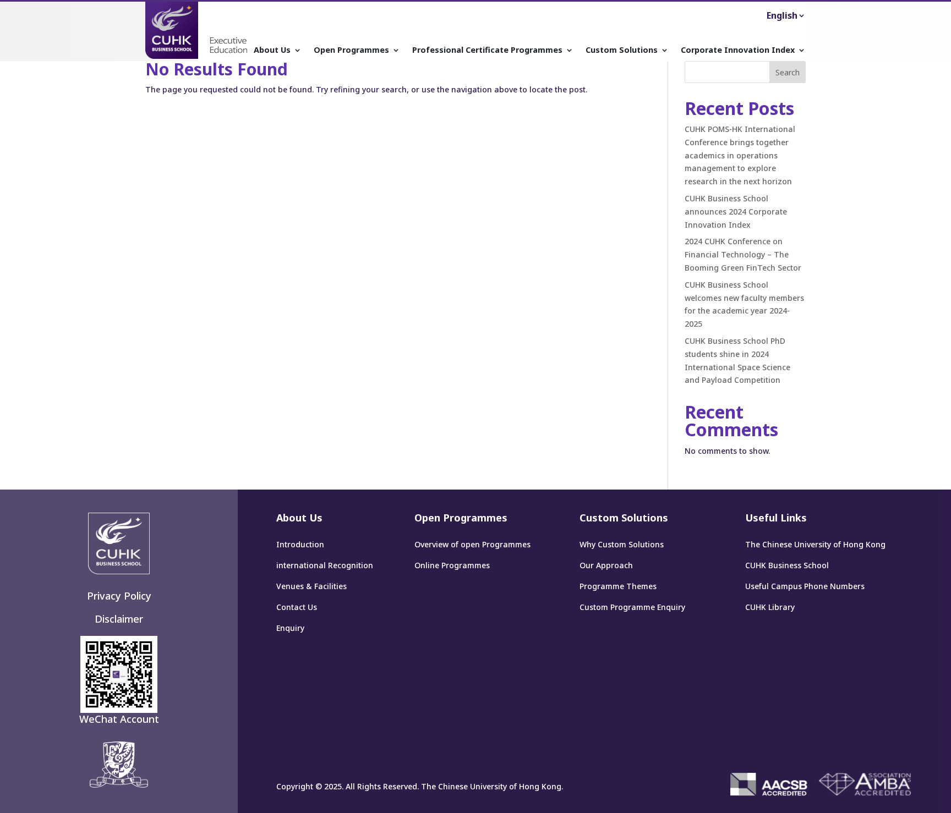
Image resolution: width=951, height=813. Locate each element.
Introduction (300, 544)
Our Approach (606, 565)
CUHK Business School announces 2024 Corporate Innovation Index (736, 211)
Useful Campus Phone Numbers (805, 586)
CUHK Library (770, 607)
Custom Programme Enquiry (632, 607)
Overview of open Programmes (472, 544)
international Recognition (324, 565)
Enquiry (290, 628)
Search (787, 72)
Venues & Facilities (311, 586)
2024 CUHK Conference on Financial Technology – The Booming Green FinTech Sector (743, 254)
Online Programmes (452, 565)
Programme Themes (618, 586)
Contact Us (296, 607)
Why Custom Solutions (622, 544)
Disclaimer (119, 618)
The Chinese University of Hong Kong (815, 544)
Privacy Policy (119, 595)
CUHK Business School (787, 565)
